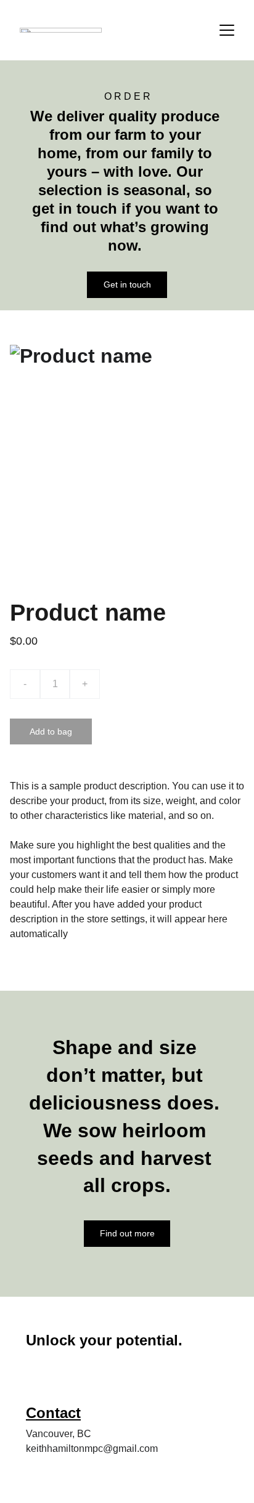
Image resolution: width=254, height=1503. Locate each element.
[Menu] (226, 30)
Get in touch (127, 284)
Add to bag (51, 731)
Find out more (127, 1233)
